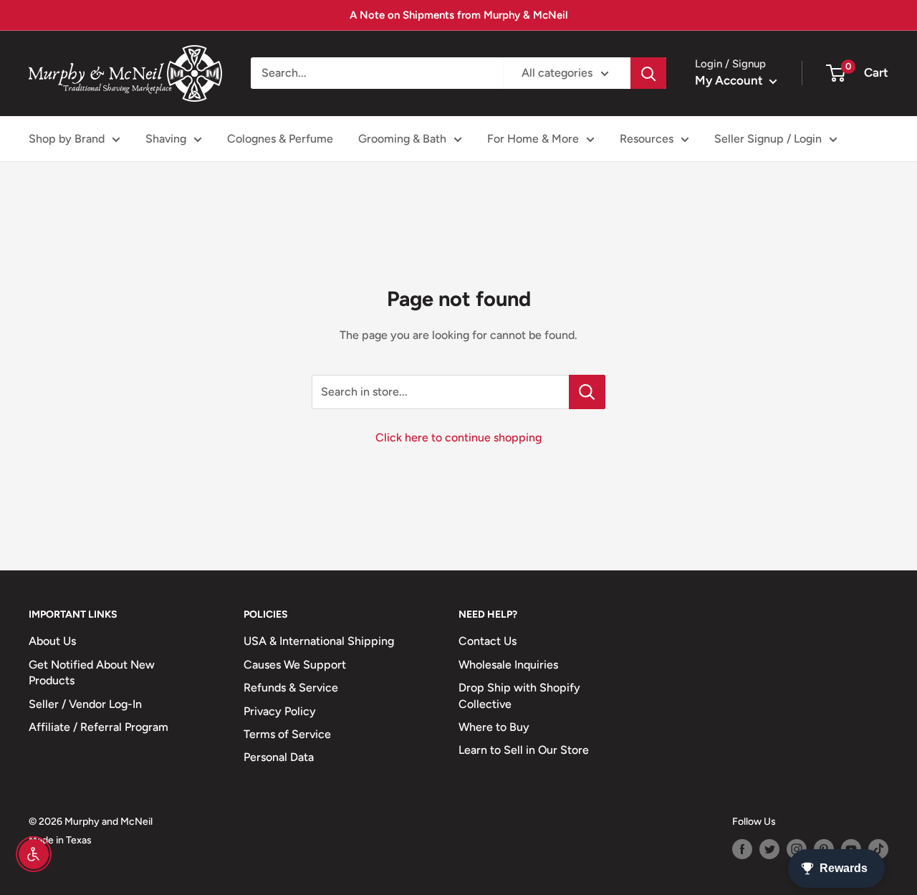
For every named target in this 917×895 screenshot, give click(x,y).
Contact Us (487, 641)
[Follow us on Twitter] (769, 849)
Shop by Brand (67, 138)
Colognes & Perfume (280, 138)
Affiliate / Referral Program (98, 727)
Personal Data (279, 757)
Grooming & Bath (402, 138)
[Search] (648, 73)
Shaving (165, 138)
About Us (52, 641)
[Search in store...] (587, 392)
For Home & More (533, 138)
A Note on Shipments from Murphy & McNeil (459, 15)
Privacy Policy (280, 711)
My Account (730, 80)
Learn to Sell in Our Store (523, 750)
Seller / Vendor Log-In (85, 704)
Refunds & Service (291, 687)
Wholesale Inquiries (508, 664)
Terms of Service (287, 734)
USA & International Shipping (319, 641)
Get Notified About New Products (92, 672)
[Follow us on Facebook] (742, 849)
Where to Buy (493, 727)
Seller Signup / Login (768, 138)
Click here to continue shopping (458, 437)
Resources (646, 138)
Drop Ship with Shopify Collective (519, 695)
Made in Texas (60, 840)
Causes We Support (295, 664)
